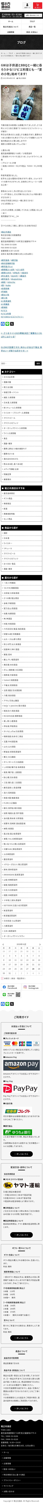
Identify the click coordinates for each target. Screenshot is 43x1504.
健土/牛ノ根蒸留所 (11, 659)
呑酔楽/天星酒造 (11, 675)
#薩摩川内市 (6, 272)
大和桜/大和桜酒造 (11, 593)
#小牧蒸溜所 (6, 301)
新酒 (5, 508)
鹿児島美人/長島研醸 (12, 787)
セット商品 (8, 519)
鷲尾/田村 (8, 654)
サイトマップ (8, 1486)
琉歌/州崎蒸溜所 (11, 895)
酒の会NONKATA (11, 459)
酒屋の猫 (7, 382)
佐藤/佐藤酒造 (10, 613)
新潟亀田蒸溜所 (10, 915)
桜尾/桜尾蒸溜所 (11, 885)
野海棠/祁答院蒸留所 (12, 751)
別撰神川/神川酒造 (11, 649)
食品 (5, 438)
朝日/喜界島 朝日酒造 (13, 808)
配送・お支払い (32, 32)
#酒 (2, 285)
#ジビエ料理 (6, 313)
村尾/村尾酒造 (10, 623)
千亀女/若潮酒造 (11, 685)
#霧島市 (23, 276)
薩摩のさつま (9, 453)
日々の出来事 (9, 377)
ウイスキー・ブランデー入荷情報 (16, 412)
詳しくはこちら (22, 1154)
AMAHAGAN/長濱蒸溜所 (14, 874)
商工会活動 (8, 387)
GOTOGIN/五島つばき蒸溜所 (16, 905)
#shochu (11, 282)
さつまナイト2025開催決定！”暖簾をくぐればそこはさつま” (21, 335)
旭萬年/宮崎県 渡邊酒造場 (14, 823)
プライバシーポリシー (12, 1480)
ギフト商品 (8, 498)
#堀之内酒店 (6, 232)
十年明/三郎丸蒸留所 (12, 900)
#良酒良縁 (5, 288)
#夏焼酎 (4, 307)
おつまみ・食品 (9, 563)
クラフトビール (9, 418)
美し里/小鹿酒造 (10, 721)
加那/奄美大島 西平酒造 (14, 813)
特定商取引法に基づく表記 (14, 1474)
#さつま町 (20, 269)
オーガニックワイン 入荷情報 (15, 428)
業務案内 (7, 479)
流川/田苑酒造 (10, 792)
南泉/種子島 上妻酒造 (13, 772)
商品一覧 (32, 26)
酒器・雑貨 (8, 443)
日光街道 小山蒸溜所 (12, 920)
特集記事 (7, 474)
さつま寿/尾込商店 (11, 598)
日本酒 (6, 538)
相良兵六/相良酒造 (11, 711)
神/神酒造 (8, 618)
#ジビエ (4, 310)
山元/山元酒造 (10, 746)
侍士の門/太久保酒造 (12, 644)
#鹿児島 (14, 260)
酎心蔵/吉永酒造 (11, 777)
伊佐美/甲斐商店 (11, 726)
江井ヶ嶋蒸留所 (10, 931)
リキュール (8, 548)
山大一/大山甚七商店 (12, 639)
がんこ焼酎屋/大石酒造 (13, 670)
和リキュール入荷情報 (12, 407)
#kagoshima (16, 279)
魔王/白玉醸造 (10, 757)
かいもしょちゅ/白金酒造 (13, 731)
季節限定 (7, 503)
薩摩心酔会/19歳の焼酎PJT (15, 448)
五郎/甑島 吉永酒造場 (13, 690)
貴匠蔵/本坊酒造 (11, 664)
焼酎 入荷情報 (9, 397)
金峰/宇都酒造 (10, 603)
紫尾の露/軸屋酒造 (11, 798)
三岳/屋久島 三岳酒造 (13, 782)
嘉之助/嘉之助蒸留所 (12, 833)
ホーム (10, 21)
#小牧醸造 (5, 304)
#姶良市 (24, 272)
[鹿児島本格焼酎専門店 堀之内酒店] (10, 6)
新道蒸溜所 (8, 910)
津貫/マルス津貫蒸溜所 (13, 839)
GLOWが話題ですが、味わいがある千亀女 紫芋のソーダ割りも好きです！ (21, 349)
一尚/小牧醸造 (10, 583)
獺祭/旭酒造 (9, 828)
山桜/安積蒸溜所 (11, 879)
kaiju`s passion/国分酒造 (15, 705)
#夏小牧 (4, 298)
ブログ (32, 21)
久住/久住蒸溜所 (11, 890)
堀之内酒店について (10, 26)
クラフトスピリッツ (11, 423)
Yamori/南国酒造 (11, 680)
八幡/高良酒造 (10, 695)
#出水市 (14, 276)
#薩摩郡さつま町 (8, 269)
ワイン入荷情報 (10, 433)
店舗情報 (10, 32)
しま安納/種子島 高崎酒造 (14, 767)
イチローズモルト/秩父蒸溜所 (16, 864)
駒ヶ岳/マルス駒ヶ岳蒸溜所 (15, 844)
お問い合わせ (9, 1491)
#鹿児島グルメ (7, 266)
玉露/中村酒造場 (11, 741)
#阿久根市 (5, 276)
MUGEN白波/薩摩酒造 (13, 716)
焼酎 (5, 533)
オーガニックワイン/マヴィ (14, 936)
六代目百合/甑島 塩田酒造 (14, 629)
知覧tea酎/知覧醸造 (12, 634)
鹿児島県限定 (9, 493)
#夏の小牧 (5, 294)
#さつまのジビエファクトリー (12, 316)
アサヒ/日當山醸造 (11, 700)
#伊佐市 (16, 272)
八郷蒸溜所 (8, 926)
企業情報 (7, 1463)
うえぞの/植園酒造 (11, 588)
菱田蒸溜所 (8, 859)
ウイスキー (8, 543)
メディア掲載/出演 (11, 469)
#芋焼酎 (4, 291)
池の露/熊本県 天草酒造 (13, 818)
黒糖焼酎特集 (9, 514)
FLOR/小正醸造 (10, 803)
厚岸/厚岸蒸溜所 (11, 869)
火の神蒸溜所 (9, 854)
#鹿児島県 (5, 260)
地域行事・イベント (11, 392)
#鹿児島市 (5, 279)
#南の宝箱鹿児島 (8, 263)
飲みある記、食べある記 (13, 464)
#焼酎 (3, 282)
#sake (8, 285)
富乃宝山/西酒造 (11, 608)
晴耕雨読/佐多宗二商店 (13, 736)
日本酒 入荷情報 (10, 402)
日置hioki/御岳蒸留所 (13, 849)
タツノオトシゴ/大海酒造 (14, 762)
